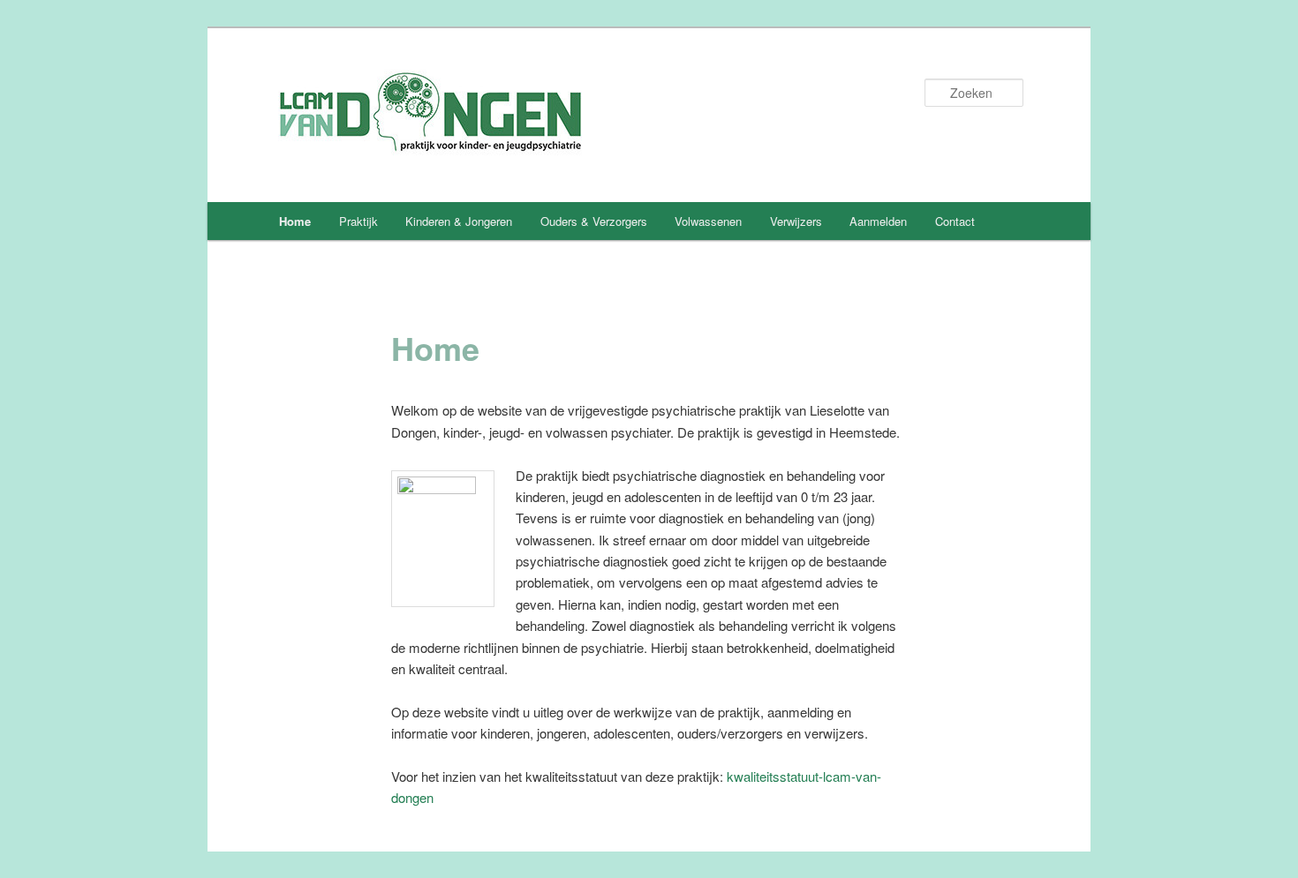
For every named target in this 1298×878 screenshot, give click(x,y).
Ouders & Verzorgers (593, 221)
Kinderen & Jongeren (458, 221)
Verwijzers (796, 221)
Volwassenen (708, 221)
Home (295, 221)
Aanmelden (878, 221)
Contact (955, 221)
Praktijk (358, 221)
